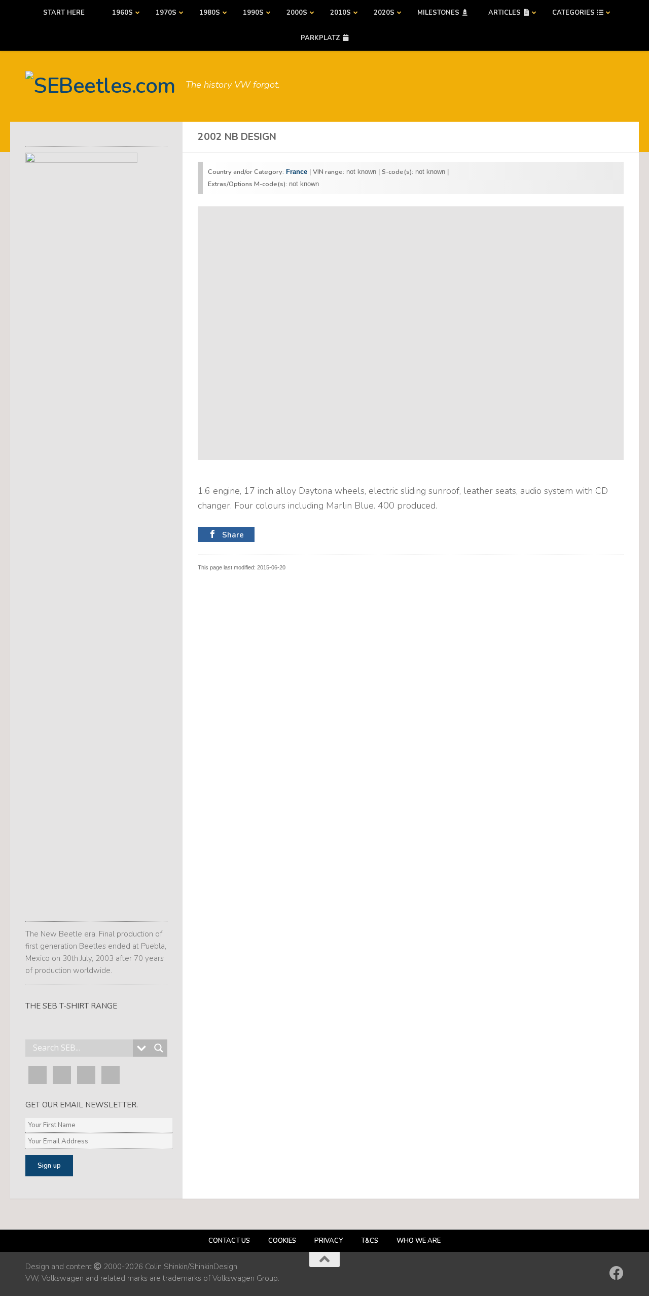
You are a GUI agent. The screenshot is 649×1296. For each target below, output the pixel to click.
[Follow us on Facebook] (616, 1273)
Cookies (282, 1240)
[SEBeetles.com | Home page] (100, 86)
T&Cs (369, 1240)
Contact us (229, 1240)
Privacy (328, 1240)
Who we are (418, 1240)
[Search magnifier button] (158, 1048)
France (296, 171)
